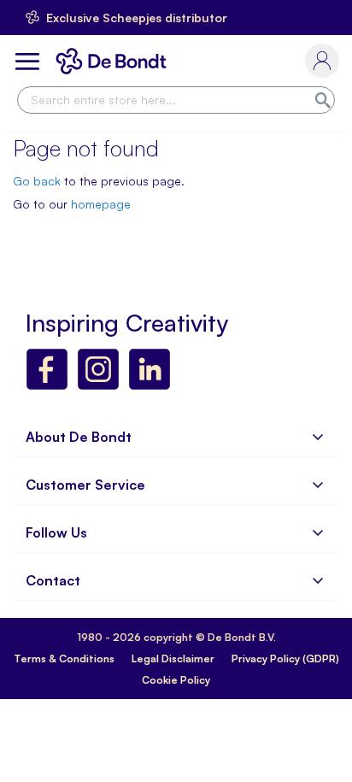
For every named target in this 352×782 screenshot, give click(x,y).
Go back (37, 180)
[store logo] (114, 61)
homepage (101, 204)
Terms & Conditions (64, 658)
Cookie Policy (176, 679)
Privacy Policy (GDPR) (285, 658)
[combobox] (176, 100)
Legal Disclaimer (173, 658)
